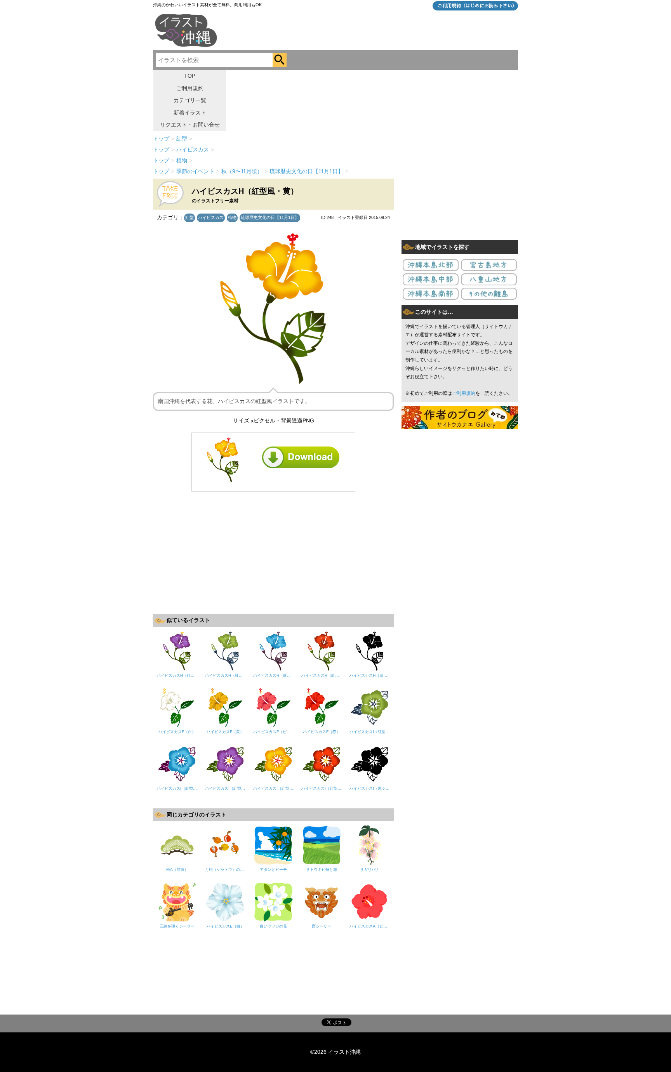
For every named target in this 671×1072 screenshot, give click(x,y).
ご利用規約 (189, 88)
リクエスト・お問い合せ (190, 125)
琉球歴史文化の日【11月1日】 (270, 217)
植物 (232, 217)
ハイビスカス (211, 217)
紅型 (189, 217)
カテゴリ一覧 (190, 100)
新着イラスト (190, 112)
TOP (189, 76)
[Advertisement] (273, 551)
